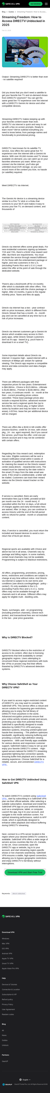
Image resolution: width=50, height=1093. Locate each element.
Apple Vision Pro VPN (10, 968)
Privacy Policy (7, 1004)
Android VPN (7, 953)
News (4, 1035)
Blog (3, 12)
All (3, 1030)
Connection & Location (11, 989)
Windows (5, 938)
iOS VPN (5, 948)
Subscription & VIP (9, 994)
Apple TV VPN (7, 958)
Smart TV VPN (7, 963)
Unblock (5, 1045)
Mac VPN (5, 943)
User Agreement (8, 1009)
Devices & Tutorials (9, 984)
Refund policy (7, 999)
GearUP (5, 1061)
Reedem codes (8, 1014)
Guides (11, 12)
